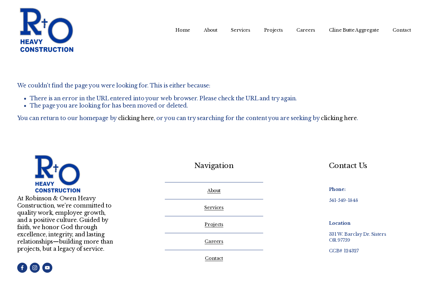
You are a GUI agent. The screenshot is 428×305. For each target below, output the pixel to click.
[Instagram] (35, 268)
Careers (305, 30)
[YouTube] (47, 268)
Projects (273, 30)
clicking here (136, 118)
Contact (402, 30)
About (210, 30)
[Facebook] (22, 268)
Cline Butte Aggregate (354, 30)
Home (182, 30)
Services (240, 30)
